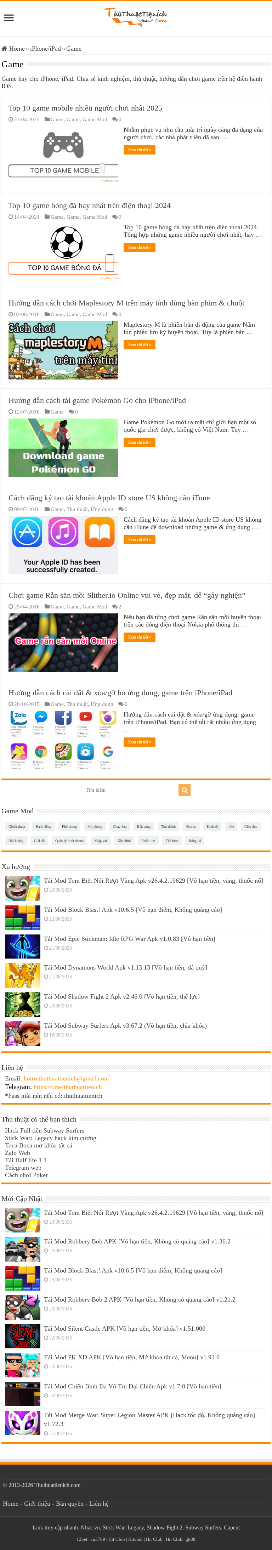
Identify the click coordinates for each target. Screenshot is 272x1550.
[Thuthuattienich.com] (136, 17)
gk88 (191, 1539)
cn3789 (98, 1539)
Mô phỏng (94, 827)
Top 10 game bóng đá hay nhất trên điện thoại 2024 (89, 205)
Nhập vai (100, 841)
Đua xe (191, 827)
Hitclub (135, 1539)
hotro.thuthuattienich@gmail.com (66, 1078)
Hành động (43, 827)
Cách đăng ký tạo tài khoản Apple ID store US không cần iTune (109, 497)
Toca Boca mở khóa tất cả (38, 1145)
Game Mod (95, 119)
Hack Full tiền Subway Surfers (44, 1130)
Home (16, 48)
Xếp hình (124, 841)
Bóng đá (195, 841)
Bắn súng (144, 827)
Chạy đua (119, 827)
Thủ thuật (77, 509)
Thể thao (172, 841)
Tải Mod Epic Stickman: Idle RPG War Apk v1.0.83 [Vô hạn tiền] (129, 938)
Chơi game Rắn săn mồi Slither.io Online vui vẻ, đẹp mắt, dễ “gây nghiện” (126, 595)
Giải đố (39, 841)
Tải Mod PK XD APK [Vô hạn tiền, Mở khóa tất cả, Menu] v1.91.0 (132, 1357)
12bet (81, 1539)
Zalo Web (17, 1152)
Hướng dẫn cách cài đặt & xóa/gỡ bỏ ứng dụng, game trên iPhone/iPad (120, 692)
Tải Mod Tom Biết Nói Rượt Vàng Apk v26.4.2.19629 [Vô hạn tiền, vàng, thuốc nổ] (153, 880)
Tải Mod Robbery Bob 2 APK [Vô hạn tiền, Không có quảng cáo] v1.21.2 (140, 1299)
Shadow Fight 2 (164, 1527)
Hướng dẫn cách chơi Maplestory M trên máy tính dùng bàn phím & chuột (126, 302)
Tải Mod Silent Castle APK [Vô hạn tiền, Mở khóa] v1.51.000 (124, 1328)
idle (231, 827)
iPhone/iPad (45, 48)
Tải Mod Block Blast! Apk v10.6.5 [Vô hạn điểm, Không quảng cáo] (133, 909)
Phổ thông (69, 827)
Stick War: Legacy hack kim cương (50, 1137)
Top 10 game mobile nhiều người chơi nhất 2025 (85, 107)
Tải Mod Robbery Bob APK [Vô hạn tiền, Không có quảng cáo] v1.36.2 (137, 1241)
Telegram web (23, 1167)
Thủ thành (168, 827)
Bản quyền (70, 1503)
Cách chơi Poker (26, 1175)
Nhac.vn (90, 1527)
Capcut (232, 1527)
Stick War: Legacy (123, 1527)
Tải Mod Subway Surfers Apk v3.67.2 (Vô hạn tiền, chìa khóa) (125, 1025)
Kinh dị (212, 827)
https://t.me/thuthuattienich (68, 1087)
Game (57, 119)
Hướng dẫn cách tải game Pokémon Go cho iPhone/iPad (97, 400)
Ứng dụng (102, 509)
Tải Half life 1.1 (26, 1160)
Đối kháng (15, 841)
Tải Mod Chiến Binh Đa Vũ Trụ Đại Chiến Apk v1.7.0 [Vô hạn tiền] (132, 1386)
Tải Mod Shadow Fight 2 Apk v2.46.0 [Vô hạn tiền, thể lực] (122, 996)
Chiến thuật (16, 827)
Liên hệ (99, 1503)
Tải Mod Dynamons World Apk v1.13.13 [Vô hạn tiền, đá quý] (125, 967)
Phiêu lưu (148, 841)
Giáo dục (250, 827)
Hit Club (116, 1539)
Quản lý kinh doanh (69, 841)
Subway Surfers (203, 1527)
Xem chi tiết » (139, 149)
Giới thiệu (37, 1503)
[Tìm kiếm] (184, 790)
